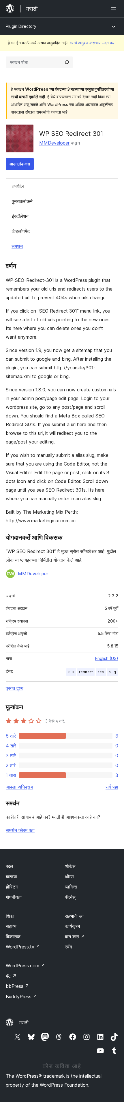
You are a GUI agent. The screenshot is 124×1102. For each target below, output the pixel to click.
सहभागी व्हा (74, 916)
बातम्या (11, 877)
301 (71, 672)
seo (100, 672)
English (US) (106, 658)
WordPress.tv (23, 947)
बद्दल (9, 866)
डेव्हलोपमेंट (21, 231)
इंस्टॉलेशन (20, 216)
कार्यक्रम (72, 926)
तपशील (18, 186)
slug (112, 672)
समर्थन (17, 246)
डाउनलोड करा (20, 163)
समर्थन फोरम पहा (20, 830)
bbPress (17, 986)
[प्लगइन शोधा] (67, 62)
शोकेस (70, 866)
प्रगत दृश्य (14, 688)
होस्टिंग (12, 887)
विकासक (13, 936)
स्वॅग (68, 947)
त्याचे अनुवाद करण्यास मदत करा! (93, 42)
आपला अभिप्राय (19, 787)
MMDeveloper (54, 143)
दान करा (75, 936)
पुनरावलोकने (22, 201)
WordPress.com (25, 965)
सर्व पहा (112, 787)
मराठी (24, 1023)
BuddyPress (21, 996)
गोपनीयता (14, 897)
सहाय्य (11, 926)
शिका (10, 916)
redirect (86, 672)
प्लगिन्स (71, 887)
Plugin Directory (21, 26)
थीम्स (69, 877)
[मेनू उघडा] (115, 8)
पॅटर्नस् (70, 897)
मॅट (11, 976)
